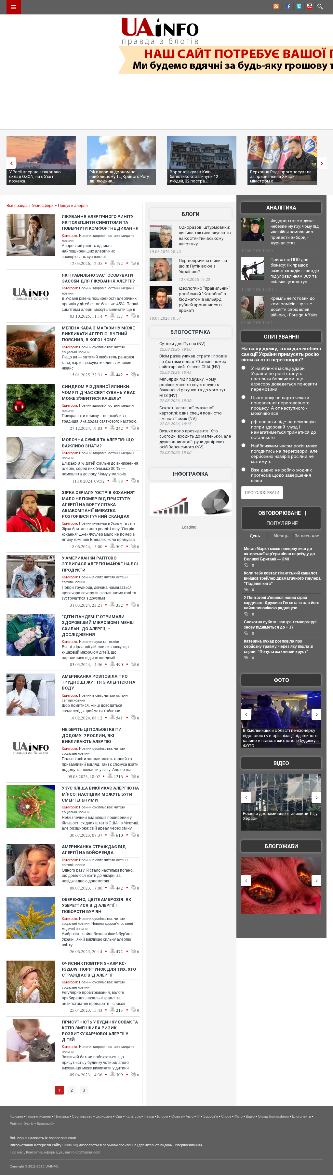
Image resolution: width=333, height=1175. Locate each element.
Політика (61, 1116)
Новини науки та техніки (99, 642)
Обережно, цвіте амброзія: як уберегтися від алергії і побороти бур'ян (96, 905)
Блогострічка (190, 332)
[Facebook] (286, 7)
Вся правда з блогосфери (30, 205)
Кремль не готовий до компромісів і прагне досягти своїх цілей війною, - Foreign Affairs (294, 306)
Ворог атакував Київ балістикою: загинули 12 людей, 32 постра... (194, 176)
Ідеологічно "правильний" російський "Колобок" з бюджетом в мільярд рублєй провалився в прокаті (204, 299)
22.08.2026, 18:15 (175, 424)
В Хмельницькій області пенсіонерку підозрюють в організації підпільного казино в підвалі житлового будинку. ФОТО (280, 738)
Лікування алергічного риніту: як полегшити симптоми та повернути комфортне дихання (100, 222)
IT (198, 1116)
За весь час (307, 535)
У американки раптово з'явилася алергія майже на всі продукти (100, 564)
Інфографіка (190, 474)
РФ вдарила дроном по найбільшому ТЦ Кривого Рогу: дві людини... (119, 176)
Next (323, 163)
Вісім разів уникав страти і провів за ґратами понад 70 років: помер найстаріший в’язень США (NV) (193, 361)
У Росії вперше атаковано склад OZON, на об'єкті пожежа (35, 176)
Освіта (176, 1116)
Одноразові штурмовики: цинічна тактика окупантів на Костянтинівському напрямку (205, 235)
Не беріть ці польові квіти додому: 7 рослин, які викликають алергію (92, 735)
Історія (162, 1116)
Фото (281, 680)
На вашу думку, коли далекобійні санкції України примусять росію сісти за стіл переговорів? (281, 354)
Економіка (104, 1116)
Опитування (281, 337)
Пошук (64, 205)
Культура (133, 1116)
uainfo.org (70, 1145)
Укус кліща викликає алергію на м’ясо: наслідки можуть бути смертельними (100, 794)
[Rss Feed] (275, 7)
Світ (118, 1116)
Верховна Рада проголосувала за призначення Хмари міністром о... (281, 176)
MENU (14, 7)
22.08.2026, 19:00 (175, 349)
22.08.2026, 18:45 (175, 372)
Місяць (280, 535)
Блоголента (301, 1116)
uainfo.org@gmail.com (82, 1152)
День (255, 535)
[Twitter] (297, 7)
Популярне (282, 523)
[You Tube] (308, 7)
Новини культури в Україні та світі (107, 523)
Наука (149, 1116)
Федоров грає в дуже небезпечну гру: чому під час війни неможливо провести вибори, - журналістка (295, 231)
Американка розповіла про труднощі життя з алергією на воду (98, 682)
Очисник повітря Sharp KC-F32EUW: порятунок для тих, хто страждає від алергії (99, 969)
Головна (16, 1116)
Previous (9, 163)
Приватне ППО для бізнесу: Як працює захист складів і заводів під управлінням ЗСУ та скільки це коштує (295, 270)
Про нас (16, 1152)
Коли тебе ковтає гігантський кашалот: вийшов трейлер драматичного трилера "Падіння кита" (282, 578)
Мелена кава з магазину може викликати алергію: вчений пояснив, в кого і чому (98, 334)
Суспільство (82, 1116)
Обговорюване (279, 513)
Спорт (226, 1116)
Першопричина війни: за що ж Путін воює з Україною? (203, 266)
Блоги (190, 214)
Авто (189, 1116)
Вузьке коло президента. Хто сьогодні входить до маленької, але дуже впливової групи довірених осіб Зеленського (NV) (195, 439)
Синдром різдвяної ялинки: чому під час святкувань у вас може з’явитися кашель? (99, 392)
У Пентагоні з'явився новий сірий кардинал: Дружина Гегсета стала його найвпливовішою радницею (281, 602)
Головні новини (38, 1116)
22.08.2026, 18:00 (175, 452)
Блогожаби (281, 846)
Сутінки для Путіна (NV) (182, 343)
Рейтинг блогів (21, 1123)
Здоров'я (210, 1116)
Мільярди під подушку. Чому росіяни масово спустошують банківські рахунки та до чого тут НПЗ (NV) (192, 387)
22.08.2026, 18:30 (175, 401)
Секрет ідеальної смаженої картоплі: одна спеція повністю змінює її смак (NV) (190, 413)
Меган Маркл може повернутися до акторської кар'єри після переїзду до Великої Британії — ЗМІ (279, 553)
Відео (281, 763)
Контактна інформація (44, 1152)
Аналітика (281, 208)
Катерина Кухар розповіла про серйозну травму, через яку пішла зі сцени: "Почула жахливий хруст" (278, 646)
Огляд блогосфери (273, 1116)
